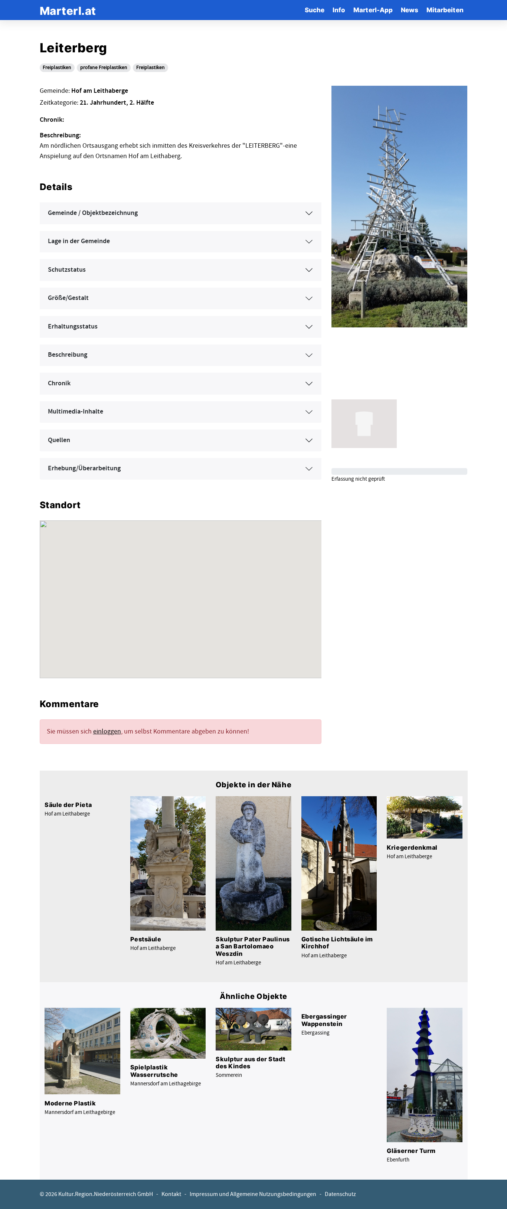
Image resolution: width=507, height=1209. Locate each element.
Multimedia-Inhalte (75, 411)
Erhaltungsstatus (73, 326)
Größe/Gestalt (68, 298)
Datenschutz (340, 1194)
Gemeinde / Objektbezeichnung (93, 213)
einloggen (107, 731)
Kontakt (171, 1194)
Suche (314, 10)
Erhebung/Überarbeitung (84, 468)
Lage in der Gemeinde (79, 241)
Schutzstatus (67, 269)
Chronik (59, 383)
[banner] (68, 9)
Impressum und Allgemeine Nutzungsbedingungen (253, 1194)
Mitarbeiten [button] (445, 10)
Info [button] (339, 10)
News (409, 10)
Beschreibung (67, 354)
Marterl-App (373, 10)
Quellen (59, 440)
